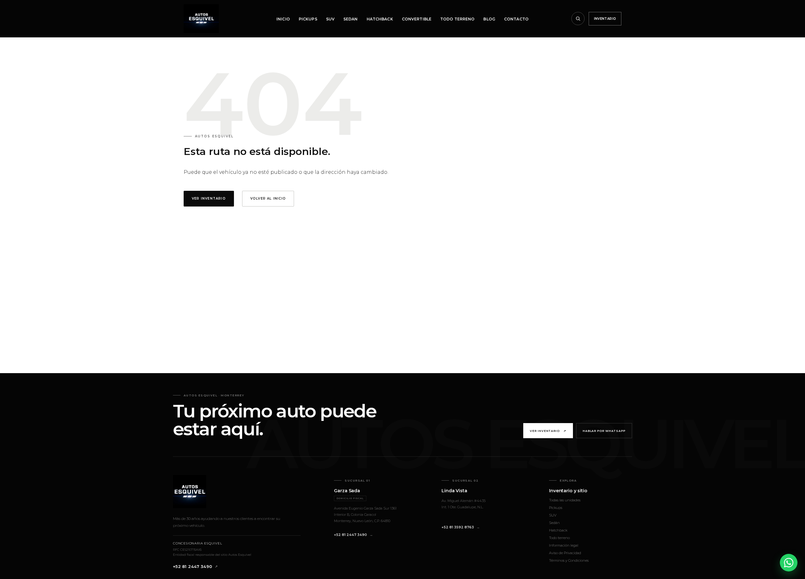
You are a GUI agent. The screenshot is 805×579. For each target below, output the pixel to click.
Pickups (555, 507)
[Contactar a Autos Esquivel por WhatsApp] (788, 562)
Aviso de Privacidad (565, 553)
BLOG (489, 19)
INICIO (283, 19)
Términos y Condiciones (569, 560)
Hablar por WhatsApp (604, 431)
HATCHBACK (380, 19)
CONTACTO (516, 19)
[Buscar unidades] (578, 18)
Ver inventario (548, 431)
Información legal (563, 545)
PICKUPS (308, 19)
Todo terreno (559, 538)
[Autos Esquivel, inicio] (201, 18)
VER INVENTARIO (209, 198)
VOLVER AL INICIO (268, 198)
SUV (330, 19)
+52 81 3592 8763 (457, 527)
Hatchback (558, 530)
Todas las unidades (564, 500)
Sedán (554, 523)
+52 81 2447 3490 (192, 566)
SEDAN (350, 19)
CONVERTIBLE (416, 19)
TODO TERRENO (457, 19)
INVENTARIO (605, 19)
